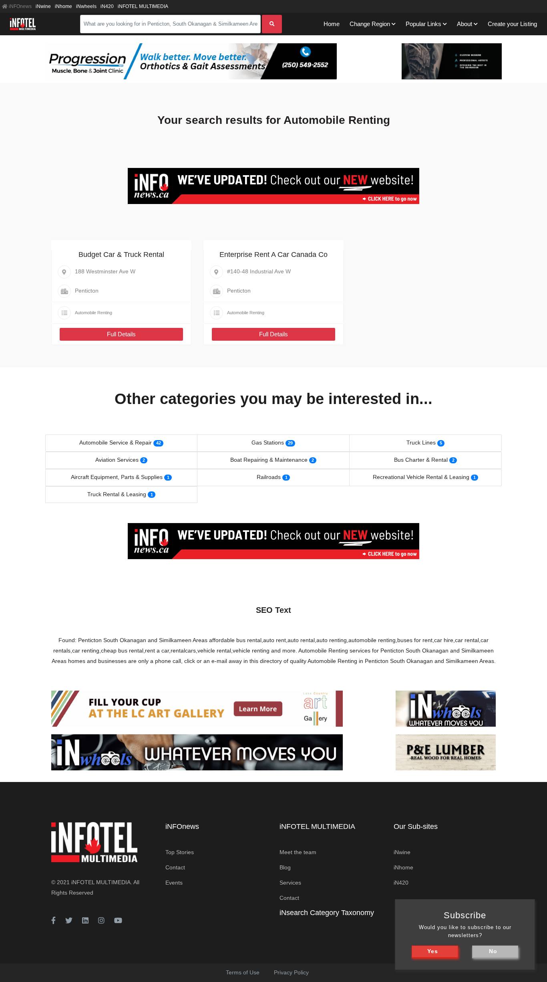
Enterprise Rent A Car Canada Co (273, 255)
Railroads (269, 477)
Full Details (121, 334)
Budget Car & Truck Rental (121, 255)
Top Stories (179, 852)
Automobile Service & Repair (115, 442)
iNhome (63, 6)
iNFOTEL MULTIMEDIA (143, 6)
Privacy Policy (291, 972)
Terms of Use (242, 972)
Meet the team (298, 852)
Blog (285, 867)
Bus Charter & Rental (421, 460)
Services (290, 882)
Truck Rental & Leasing (116, 494)
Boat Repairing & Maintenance (269, 460)
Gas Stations (267, 442)
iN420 (107, 6)
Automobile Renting (93, 312)
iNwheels (86, 6)
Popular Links (423, 23)
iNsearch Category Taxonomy (327, 913)
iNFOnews (20, 6)
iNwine (43, 6)
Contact (175, 867)
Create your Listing (512, 23)
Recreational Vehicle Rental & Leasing (421, 477)
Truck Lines (421, 442)
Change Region (370, 23)
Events (174, 882)
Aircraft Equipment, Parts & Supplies (117, 477)
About (464, 23)
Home (332, 23)
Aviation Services (117, 460)
